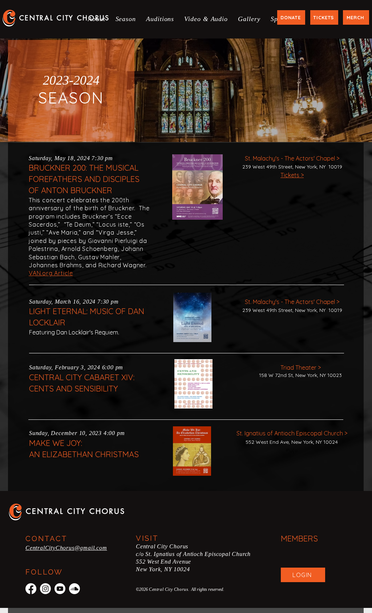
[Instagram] (45, 588)
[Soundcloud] (74, 588)
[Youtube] (59, 588)
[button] (96, 19)
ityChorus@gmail (71, 548)
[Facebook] (30, 588)
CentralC (37, 548)
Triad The (292, 367)
